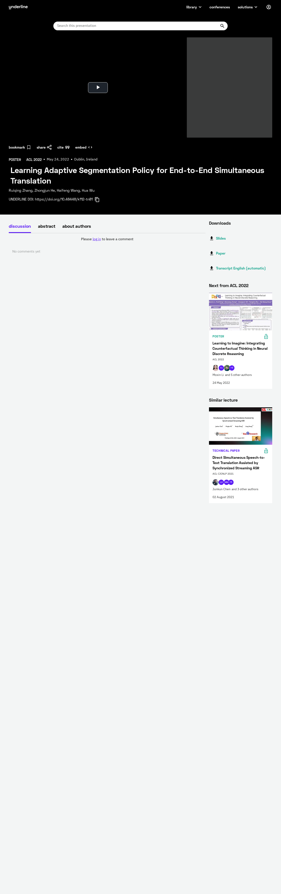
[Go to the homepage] (18, 7)
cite (60, 147)
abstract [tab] (46, 226)
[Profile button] (268, 7)
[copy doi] (99, 199)
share (41, 147)
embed (80, 147)
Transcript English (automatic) (241, 268)
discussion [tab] (20, 226)
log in (97, 239)
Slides (221, 238)
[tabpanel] (107, 245)
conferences (219, 7)
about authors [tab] (76, 226)
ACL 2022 (239, 285)
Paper (220, 253)
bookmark (17, 147)
